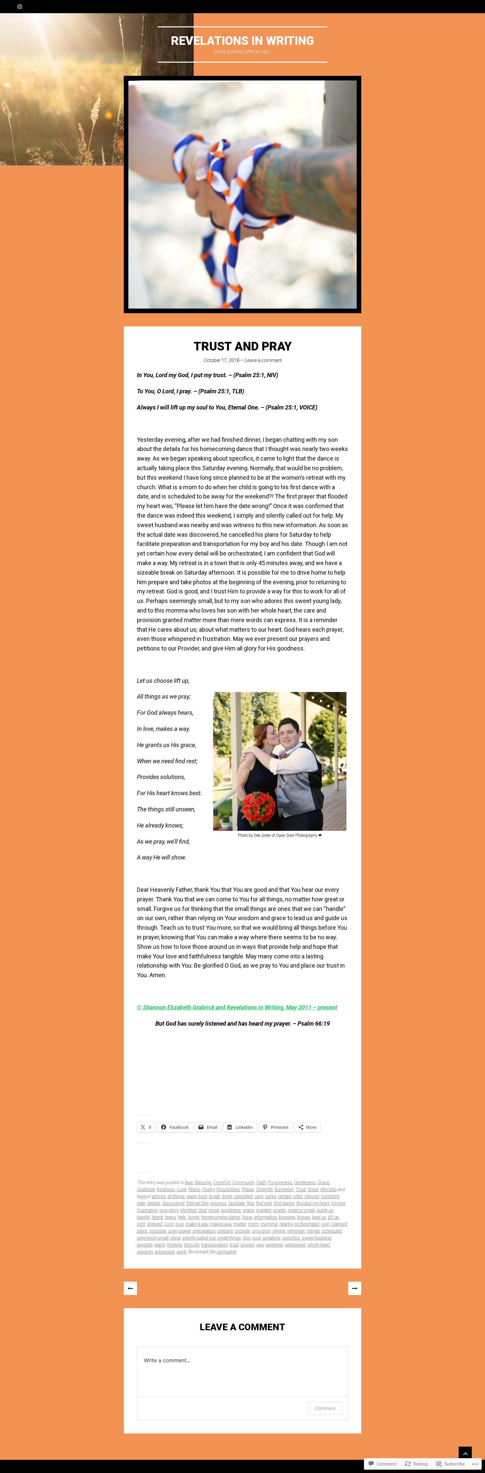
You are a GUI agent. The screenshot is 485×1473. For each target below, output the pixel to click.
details (153, 1203)
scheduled (332, 1231)
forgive (338, 1203)
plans (142, 1231)
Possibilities (228, 1189)
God (202, 1210)
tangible (144, 1245)
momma (269, 1224)
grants (279, 1210)
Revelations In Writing (242, 41)
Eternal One (197, 1203)
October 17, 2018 (221, 360)
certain (284, 1196)
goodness (231, 1210)
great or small (301, 1210)
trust (234, 1245)
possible (157, 1231)
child (298, 1196)
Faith (261, 1182)
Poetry (208, 1189)
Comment (325, 1408)
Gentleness (305, 1182)
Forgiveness (280, 1182)
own (325, 1224)
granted (263, 1210)
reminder (296, 1231)
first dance (284, 1203)
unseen (247, 1245)
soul (256, 1238)
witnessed (165, 1251)
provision (261, 1231)
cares (270, 1196)
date (141, 1203)
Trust (301, 1189)
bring (227, 1196)
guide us (325, 1210)
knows (303, 1217)
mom (253, 1224)
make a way (197, 1224)
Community (243, 1182)
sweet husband (316, 1238)
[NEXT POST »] (354, 1288)
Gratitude (146, 1189)
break (214, 1196)
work (181, 1251)
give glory (168, 1210)
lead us (319, 1217)
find (250, 1203)
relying (279, 1231)
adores (159, 1196)
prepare (225, 1231)
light (141, 1224)
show (175, 1238)
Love (181, 1189)
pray (172, 1231)
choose (312, 1196)
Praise (248, 1189)
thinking (174, 1245)
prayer (184, 1231)
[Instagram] (19, 6)
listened (154, 1224)
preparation (204, 1231)
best (202, 1196)
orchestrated (306, 1224)
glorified (188, 1210)
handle (143, 1217)
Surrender (284, 1189)
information (265, 1217)
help (182, 1217)
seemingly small (152, 1238)
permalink (226, 1251)
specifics (291, 1238)
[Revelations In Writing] (242, 194)
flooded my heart (312, 1203)
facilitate (236, 1203)
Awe (189, 1182)
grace (248, 1210)
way (260, 1245)
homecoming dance (220, 1217)
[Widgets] (465, 1453)
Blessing (203, 1182)
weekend (274, 1245)
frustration (147, 1210)
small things (229, 1238)
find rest (264, 1203)
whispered (295, 1245)
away (191, 1196)
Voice (312, 1189)
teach (159, 1245)
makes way (221, 1224)
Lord (169, 1224)
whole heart (318, 1245)
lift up (333, 1217)
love (180, 1224)
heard (157, 1217)
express (218, 1203)
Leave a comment (263, 360)
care (259, 1196)
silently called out (198, 1238)
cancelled (243, 1196)
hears (170, 1217)
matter (240, 1224)
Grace (323, 1182)
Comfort (221, 1182)
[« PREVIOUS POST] (130, 1288)
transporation (214, 1245)
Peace (194, 1189)
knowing (287, 1217)
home (193, 1217)
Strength (264, 1189)
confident (330, 1196)
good (214, 1210)
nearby (285, 1224)
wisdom (145, 1251)
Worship (328, 1189)
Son (246, 1238)
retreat (313, 1231)
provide (242, 1231)
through (191, 1245)
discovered (173, 1203)
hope (247, 1217)
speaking (271, 1238)
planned (339, 1224)
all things (176, 1196)
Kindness (166, 1189)
